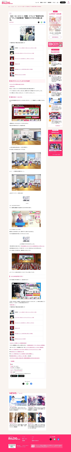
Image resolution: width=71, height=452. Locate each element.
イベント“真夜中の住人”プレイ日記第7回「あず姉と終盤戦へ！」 (22, 353)
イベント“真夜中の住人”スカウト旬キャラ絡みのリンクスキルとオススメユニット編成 (26, 349)
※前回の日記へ (12, 86)
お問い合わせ (18, 445)
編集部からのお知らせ (35, 440)
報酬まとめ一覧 (17, 63)
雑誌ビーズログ (43, 2)
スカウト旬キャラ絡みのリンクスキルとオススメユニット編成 (24, 53)
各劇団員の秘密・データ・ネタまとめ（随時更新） (36, 345)
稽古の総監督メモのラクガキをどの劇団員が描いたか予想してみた (32, 246)
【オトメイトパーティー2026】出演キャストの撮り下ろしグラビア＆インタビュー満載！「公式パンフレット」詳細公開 (18, 425)
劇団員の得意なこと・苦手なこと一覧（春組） (19, 355)
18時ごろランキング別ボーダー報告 (30, 47)
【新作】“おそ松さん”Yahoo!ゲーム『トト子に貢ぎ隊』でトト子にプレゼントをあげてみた (56, 122)
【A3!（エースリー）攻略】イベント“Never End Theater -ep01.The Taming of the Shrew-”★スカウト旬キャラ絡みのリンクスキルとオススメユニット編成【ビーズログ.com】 (56, 79)
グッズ (54, 2)
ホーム (9, 6)
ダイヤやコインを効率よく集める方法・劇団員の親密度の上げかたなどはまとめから (25, 358)
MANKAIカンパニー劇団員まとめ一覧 (17, 351)
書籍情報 (49, 2)
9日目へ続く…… (13, 304)
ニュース (37, 2)
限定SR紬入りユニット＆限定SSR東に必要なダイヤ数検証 (24, 69)
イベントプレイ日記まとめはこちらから (17, 84)
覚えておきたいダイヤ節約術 (21, 74)
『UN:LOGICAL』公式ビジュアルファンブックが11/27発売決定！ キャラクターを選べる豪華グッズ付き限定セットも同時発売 (36, 409)
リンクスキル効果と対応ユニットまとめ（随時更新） (34, 347)
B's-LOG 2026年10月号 (55, 33)
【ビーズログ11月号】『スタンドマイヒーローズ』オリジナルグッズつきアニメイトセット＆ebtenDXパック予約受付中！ (18, 409)
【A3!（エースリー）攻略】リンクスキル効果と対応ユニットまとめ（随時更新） (56, 64)
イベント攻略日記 (22, 47)
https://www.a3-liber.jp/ (18, 370)
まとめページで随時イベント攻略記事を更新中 (18, 343)
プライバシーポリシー (25, 445)
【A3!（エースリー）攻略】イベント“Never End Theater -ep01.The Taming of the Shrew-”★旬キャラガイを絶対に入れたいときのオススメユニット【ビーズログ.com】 (36, 426)
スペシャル (12, 6)
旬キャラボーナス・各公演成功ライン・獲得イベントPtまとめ (24, 58)
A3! (15, 6)
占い (57, 2)
